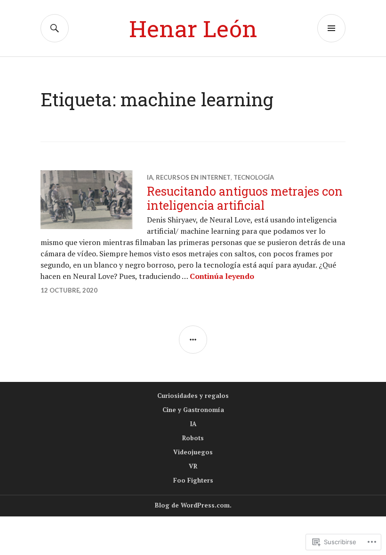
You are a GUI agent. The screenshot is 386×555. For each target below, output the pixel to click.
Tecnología (253, 177)
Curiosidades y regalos (193, 395)
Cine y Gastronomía (193, 409)
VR (193, 466)
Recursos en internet (193, 177)
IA (150, 177)
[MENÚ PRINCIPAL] (331, 28)
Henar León (193, 28)
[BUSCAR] (54, 28)
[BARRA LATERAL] (193, 339)
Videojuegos (193, 452)
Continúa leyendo (222, 276)
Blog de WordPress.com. (193, 505)
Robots (193, 438)
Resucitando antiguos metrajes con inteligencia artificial (245, 198)
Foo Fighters (193, 480)
